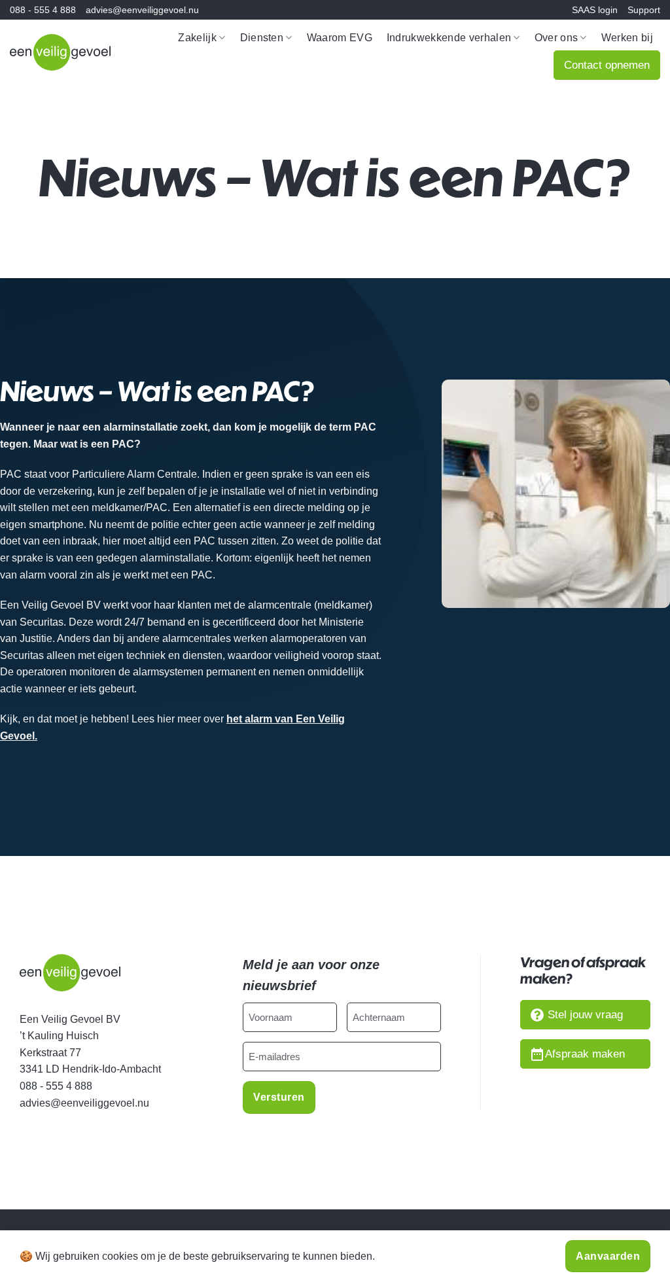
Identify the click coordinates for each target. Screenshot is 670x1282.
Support (643, 10)
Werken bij (627, 37)
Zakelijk (197, 37)
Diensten (262, 37)
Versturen (278, 1097)
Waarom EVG (339, 37)
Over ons (556, 37)
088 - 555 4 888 (43, 10)
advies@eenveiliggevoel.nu (142, 10)
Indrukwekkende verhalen (449, 37)
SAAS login (595, 10)
